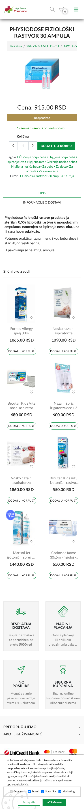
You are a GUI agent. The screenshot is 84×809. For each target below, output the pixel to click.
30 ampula (55, 176)
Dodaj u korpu (20, 351)
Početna (16, 46)
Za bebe (47, 166)
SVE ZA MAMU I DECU (42, 46)
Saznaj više (29, 802)
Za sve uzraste (48, 171)
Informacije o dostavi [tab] (42, 202)
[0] (61, 10)
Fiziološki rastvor (33, 176)
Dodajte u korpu (56, 146)
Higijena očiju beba (61, 157)
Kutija (69, 176)
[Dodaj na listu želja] (31, 317)
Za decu (61, 166)
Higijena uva (35, 162)
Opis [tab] (42, 193)
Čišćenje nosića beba (60, 162)
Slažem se (56, 802)
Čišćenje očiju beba (32, 157)
